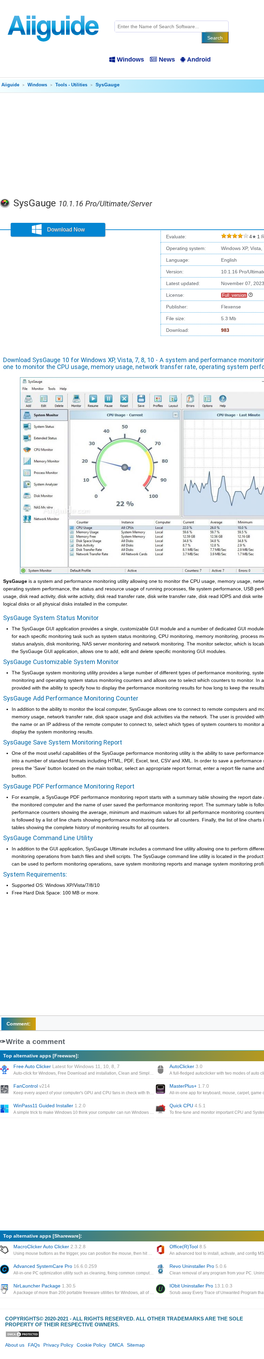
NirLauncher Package (44, 1286)
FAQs (34, 1345)
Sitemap (136, 1345)
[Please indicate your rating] (224, 236)
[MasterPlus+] (161, 1089)
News (167, 59)
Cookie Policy (91, 1345)
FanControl (31, 1086)
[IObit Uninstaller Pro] (161, 1289)
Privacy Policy (58, 1345)
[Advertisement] (79, 294)
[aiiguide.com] (53, 12)
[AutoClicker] (161, 1070)
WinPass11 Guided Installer (49, 1105)
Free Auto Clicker (66, 1066)
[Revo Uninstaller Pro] (161, 1269)
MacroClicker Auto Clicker (49, 1246)
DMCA (116, 1345)
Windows (130, 59)
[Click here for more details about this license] (251, 295)
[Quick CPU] (161, 1109)
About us (14, 1345)
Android (199, 59)
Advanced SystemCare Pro (55, 1266)
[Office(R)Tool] (161, 1250)
